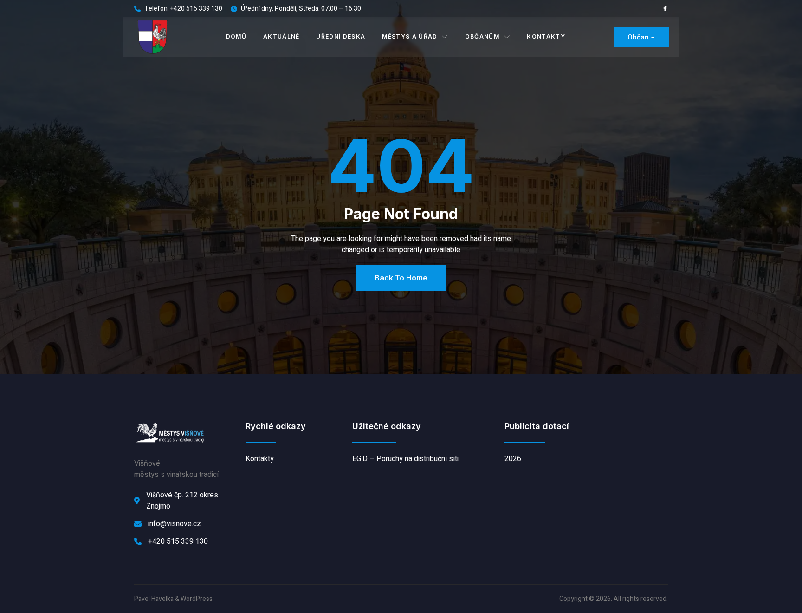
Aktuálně (281, 36)
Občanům (482, 36)
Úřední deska (340, 36)
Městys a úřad (409, 36)
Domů (236, 36)
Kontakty (546, 36)
